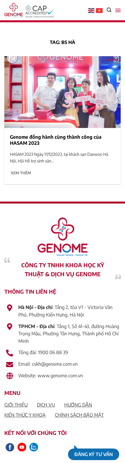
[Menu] (118, 10)
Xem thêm (21, 173)
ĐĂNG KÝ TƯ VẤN (93, 454)
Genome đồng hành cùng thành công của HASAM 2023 (55, 140)
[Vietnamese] (99, 10)
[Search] (109, 10)
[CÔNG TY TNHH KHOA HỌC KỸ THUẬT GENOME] (27, 10)
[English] (91, 10)
